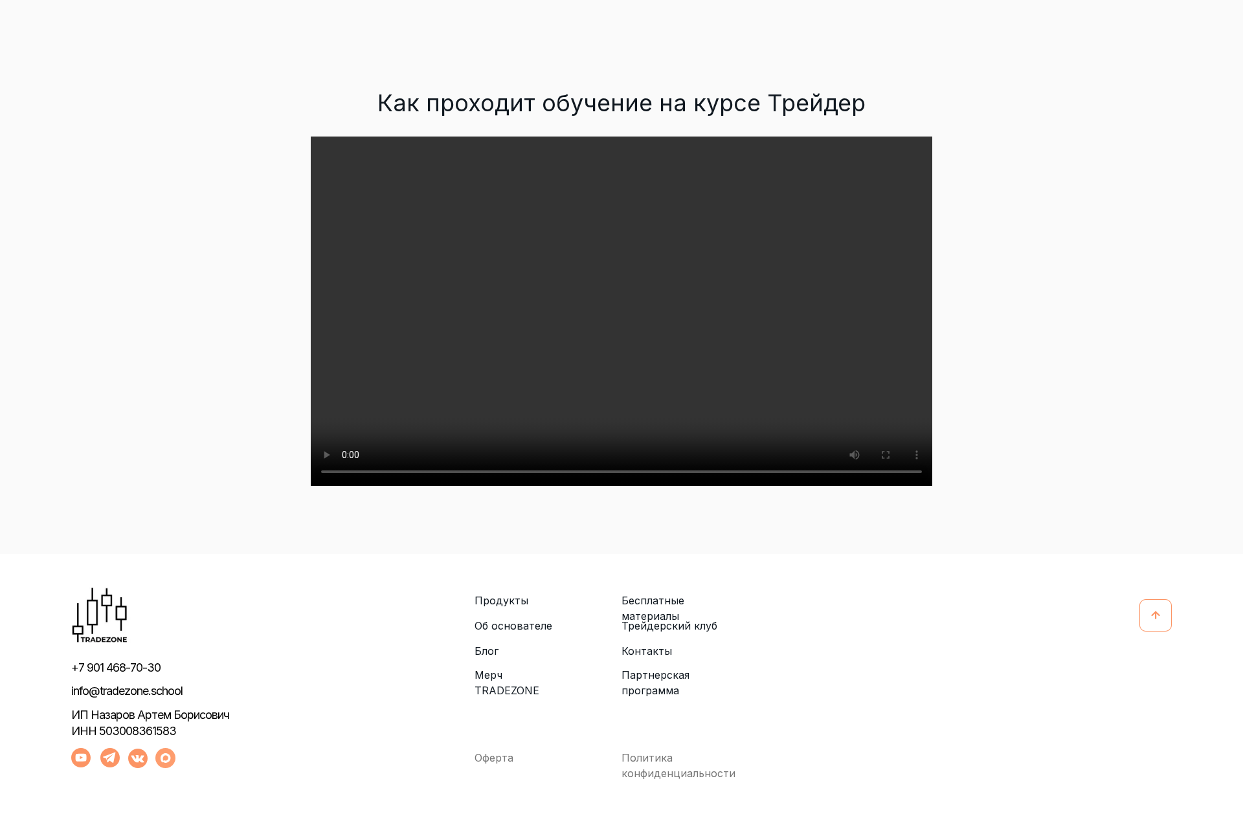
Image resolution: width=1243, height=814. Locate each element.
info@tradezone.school (127, 691)
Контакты (647, 650)
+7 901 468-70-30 (116, 667)
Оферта (494, 757)
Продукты (501, 600)
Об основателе (513, 625)
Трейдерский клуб (669, 625)
